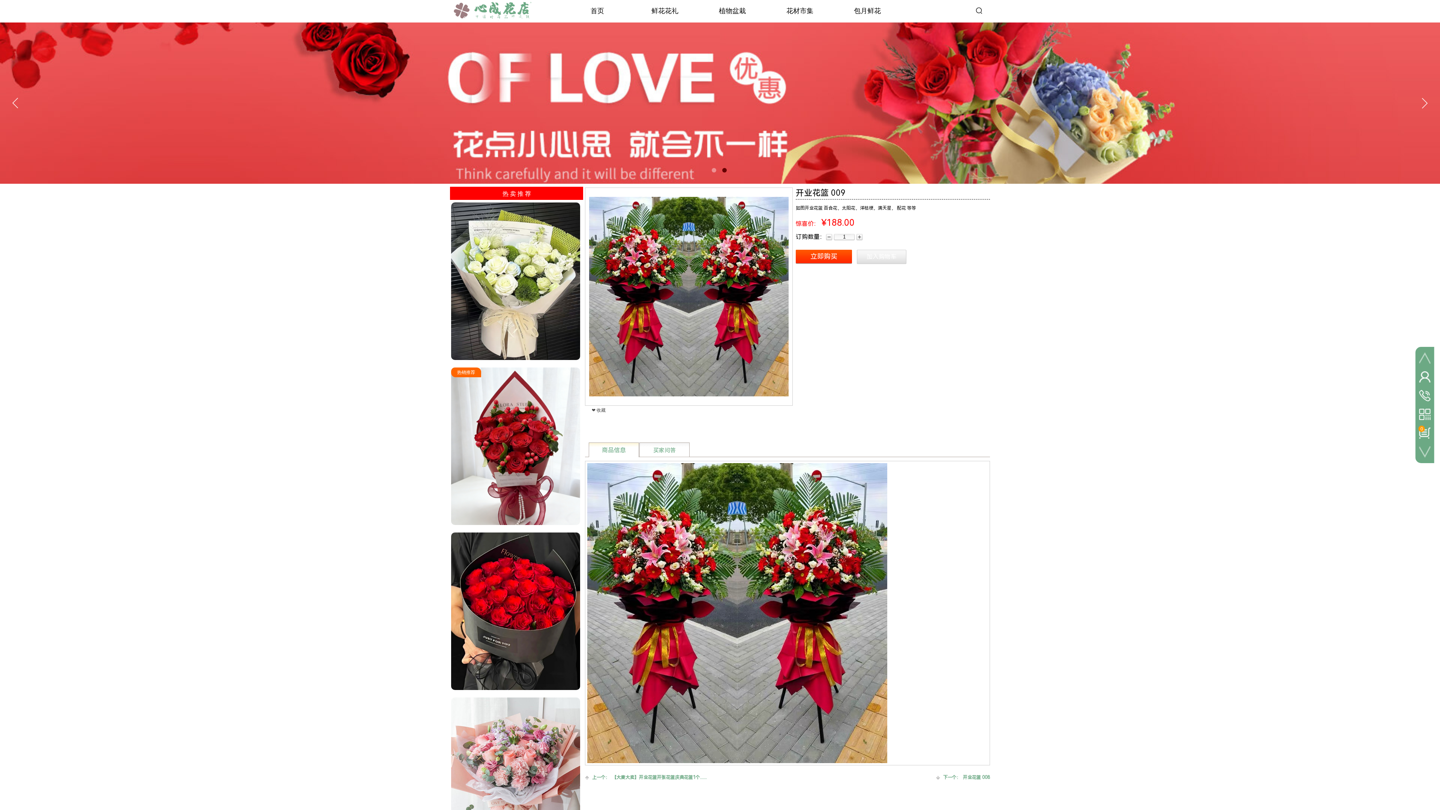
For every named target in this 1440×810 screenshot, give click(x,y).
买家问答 (664, 450)
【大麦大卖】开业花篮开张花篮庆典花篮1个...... (649, 777)
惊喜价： (808, 223)
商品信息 (614, 450)
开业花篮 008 (966, 777)
